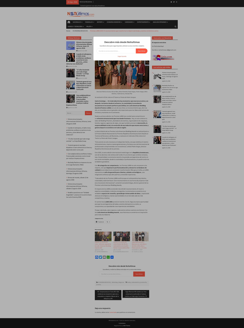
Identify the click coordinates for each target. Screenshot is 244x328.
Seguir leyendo (122, 56)
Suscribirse (141, 51)
